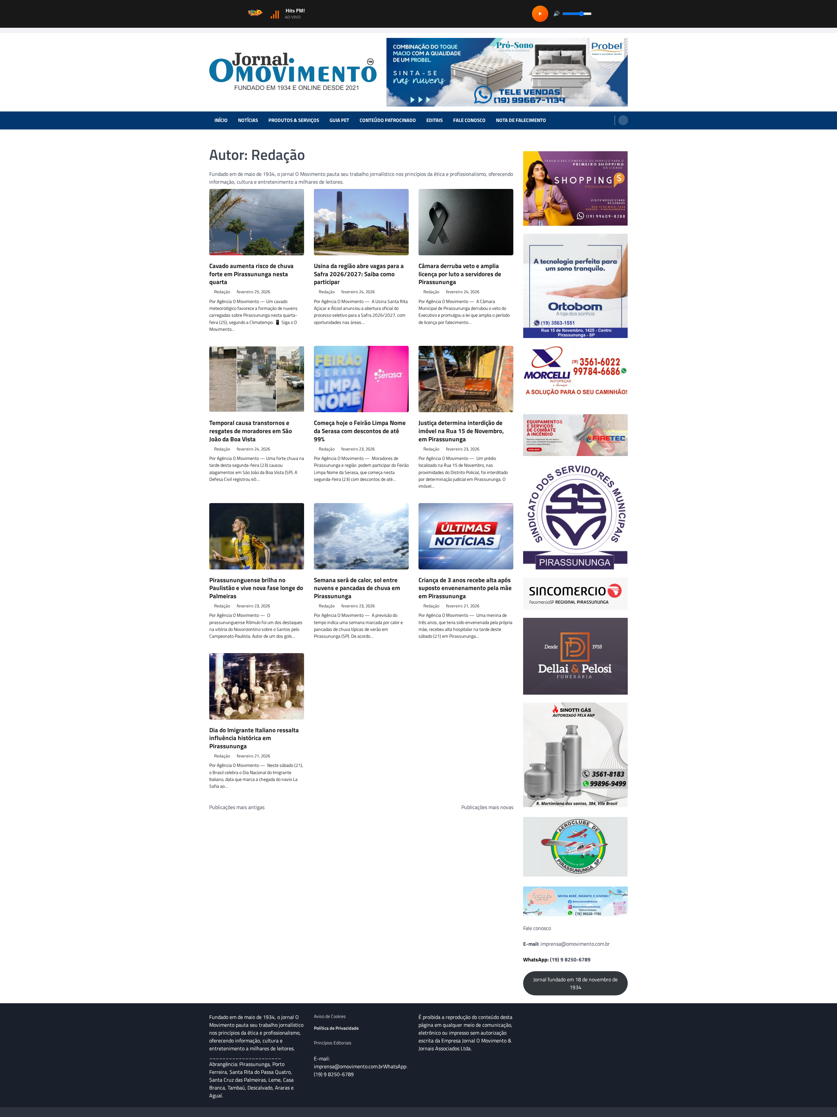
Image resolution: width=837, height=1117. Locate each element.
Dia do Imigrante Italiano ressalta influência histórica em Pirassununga (254, 738)
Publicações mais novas (487, 807)
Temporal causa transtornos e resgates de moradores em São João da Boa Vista (250, 431)
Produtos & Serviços (293, 120)
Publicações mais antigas (237, 807)
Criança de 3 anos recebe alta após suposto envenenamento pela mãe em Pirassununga (465, 588)
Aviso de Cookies (330, 1016)
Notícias (248, 120)
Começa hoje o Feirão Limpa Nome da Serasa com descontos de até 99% (360, 431)
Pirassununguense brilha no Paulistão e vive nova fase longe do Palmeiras (256, 588)
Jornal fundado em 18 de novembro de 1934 (575, 983)
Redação (222, 292)
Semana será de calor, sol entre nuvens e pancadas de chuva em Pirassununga (357, 588)
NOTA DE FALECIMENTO (521, 120)
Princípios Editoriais (332, 1042)
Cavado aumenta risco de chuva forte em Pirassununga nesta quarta (251, 274)
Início (221, 120)
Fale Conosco (469, 120)
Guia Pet (339, 120)
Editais (434, 120)
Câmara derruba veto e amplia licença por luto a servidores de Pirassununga (459, 274)
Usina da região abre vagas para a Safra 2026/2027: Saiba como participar (359, 274)
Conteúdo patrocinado (388, 120)
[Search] (623, 120)
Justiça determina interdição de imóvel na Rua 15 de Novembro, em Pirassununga (461, 431)
